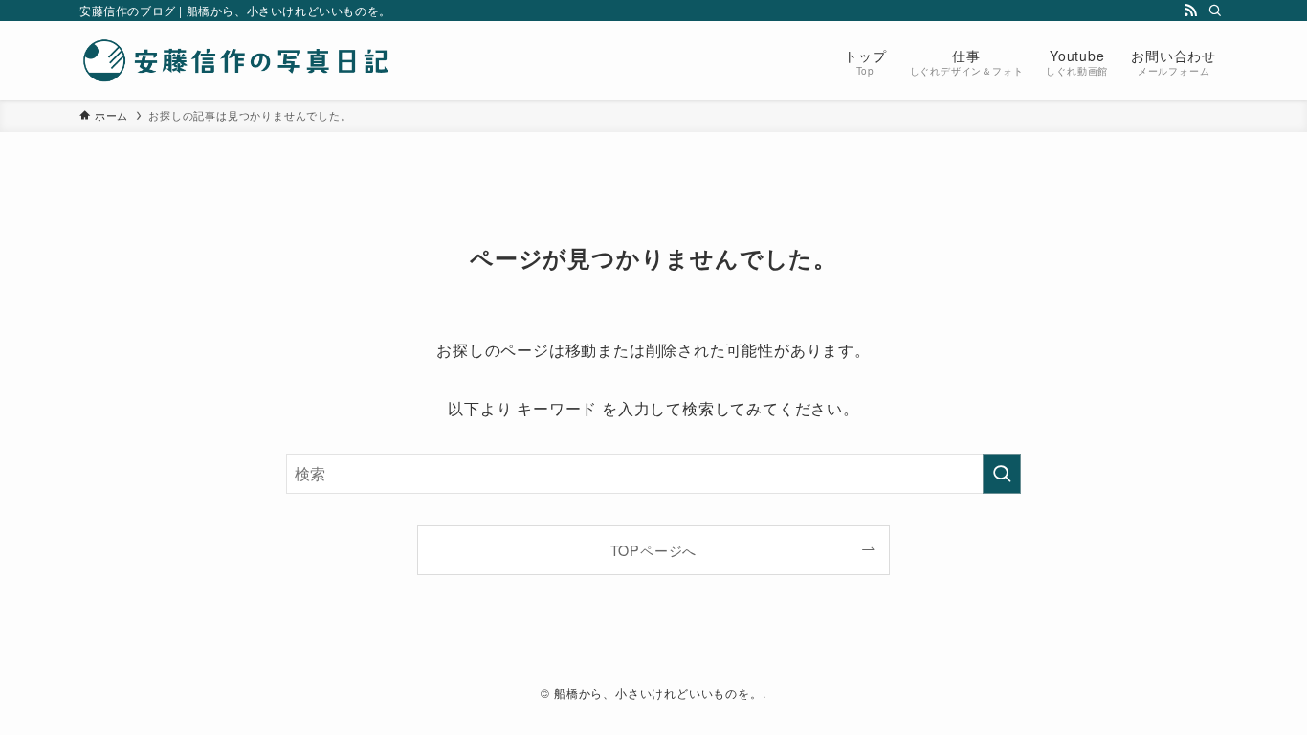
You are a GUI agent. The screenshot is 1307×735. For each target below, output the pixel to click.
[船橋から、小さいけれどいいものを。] (236, 60)
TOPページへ (654, 550)
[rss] (1190, 10)
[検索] (1215, 10)
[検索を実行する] (1002, 474)
